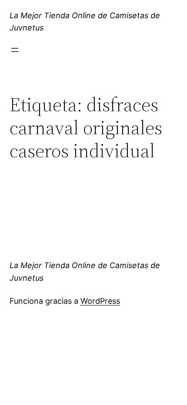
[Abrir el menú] (15, 50)
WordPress (100, 300)
